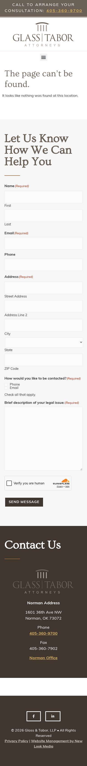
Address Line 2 (15, 315)
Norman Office (43, 658)
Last (7, 224)
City (7, 334)
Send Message (24, 502)
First (7, 206)
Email (14, 388)
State (8, 350)
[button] (43, 57)
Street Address (15, 296)
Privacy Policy (16, 741)
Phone (15, 384)
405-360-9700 (64, 11)
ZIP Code (11, 369)
